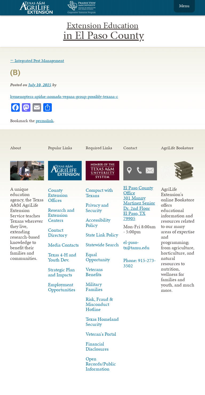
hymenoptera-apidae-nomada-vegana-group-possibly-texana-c (64, 96)
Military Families (94, 287)
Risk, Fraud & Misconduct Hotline (99, 304)
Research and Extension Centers (61, 215)
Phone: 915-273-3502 (139, 263)
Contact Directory (57, 232)
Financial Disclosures (97, 346)
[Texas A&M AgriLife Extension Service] (39, 8)
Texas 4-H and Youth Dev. (62, 257)
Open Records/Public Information (101, 364)
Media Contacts (63, 245)
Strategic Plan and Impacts (61, 272)
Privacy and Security (97, 207)
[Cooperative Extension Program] (96, 8)
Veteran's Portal (101, 334)
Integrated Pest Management (37, 60)
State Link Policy (102, 235)
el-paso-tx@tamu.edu (136, 245)
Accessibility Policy (98, 222)
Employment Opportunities (61, 287)
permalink (44, 121)
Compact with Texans (99, 192)
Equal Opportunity (98, 257)
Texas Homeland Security (102, 321)
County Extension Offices (58, 195)
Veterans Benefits (94, 272)
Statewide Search (102, 245)
